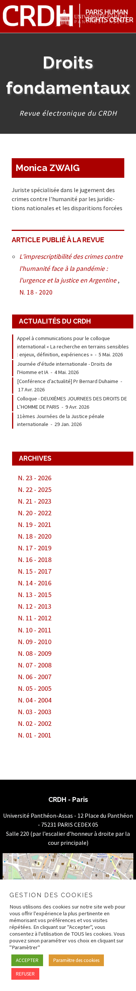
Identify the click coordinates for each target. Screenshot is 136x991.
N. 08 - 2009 (34, 653)
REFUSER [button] (25, 974)
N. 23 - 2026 (34, 477)
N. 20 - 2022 (34, 512)
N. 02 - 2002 (34, 723)
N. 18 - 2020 (36, 292)
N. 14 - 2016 (34, 583)
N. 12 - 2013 (34, 606)
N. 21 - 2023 (34, 501)
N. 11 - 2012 (34, 618)
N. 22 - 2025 (34, 489)
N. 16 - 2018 (34, 559)
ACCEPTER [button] (27, 960)
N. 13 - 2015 (34, 594)
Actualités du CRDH (55, 321)
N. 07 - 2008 (34, 665)
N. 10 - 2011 (34, 630)
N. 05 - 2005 (34, 688)
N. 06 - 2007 (34, 676)
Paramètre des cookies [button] (76, 960)
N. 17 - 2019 (34, 548)
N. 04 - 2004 (34, 700)
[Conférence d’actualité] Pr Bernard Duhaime (67, 381)
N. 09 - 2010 (34, 641)
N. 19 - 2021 (34, 524)
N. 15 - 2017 (34, 571)
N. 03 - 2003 (34, 711)
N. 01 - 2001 (34, 735)
